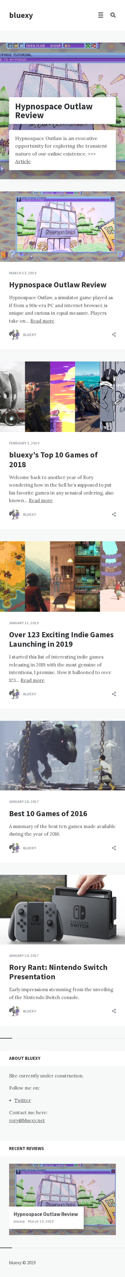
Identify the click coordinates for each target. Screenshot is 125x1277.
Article (23, 161)
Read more (42, 321)
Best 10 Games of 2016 (48, 813)
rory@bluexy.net (27, 1120)
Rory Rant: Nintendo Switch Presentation (58, 971)
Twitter (23, 1100)
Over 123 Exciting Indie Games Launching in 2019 (61, 639)
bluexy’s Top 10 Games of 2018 (53, 459)
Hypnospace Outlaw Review (57, 284)
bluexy (21, 15)
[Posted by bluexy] (14, 334)
